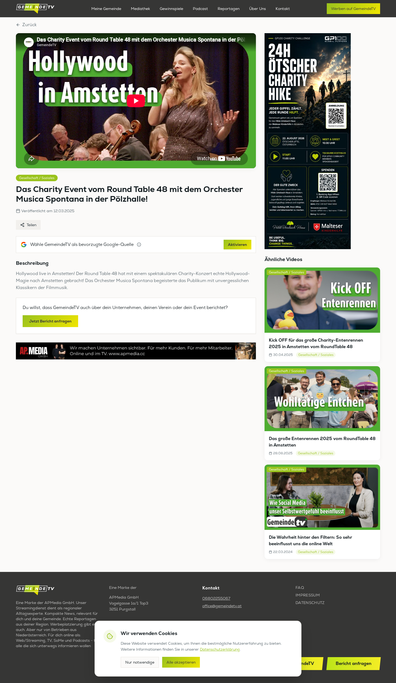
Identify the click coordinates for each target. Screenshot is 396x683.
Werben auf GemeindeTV (353, 8)
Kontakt (283, 8)
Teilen (31, 224)
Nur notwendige (139, 662)
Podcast (200, 8)
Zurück (29, 25)
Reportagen (228, 8)
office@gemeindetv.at (222, 605)
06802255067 (216, 598)
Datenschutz (310, 602)
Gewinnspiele (171, 8)
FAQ (300, 587)
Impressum (308, 595)
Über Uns (257, 8)
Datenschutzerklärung (220, 649)
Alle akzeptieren (181, 662)
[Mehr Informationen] (139, 244)
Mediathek (140, 8)
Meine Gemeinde (106, 8)
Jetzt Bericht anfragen (50, 321)
